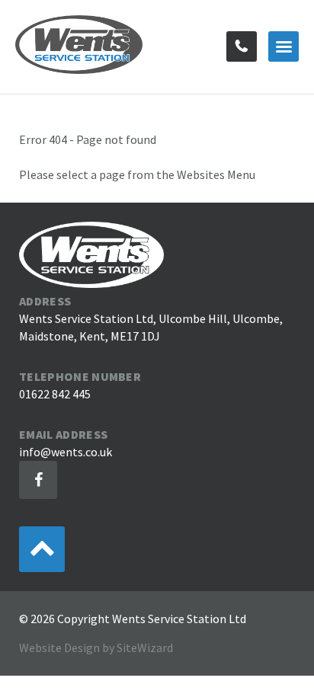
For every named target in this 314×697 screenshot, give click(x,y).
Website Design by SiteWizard (96, 647)
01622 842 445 (241, 46)
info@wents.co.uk (65, 451)
